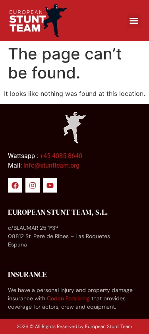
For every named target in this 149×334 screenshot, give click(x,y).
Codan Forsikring (68, 298)
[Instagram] (32, 185)
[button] (134, 20)
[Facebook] (15, 185)
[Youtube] (50, 185)
